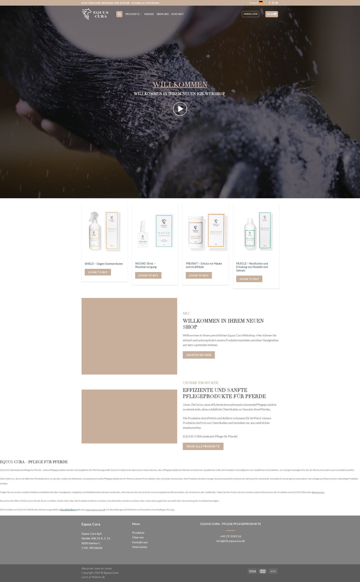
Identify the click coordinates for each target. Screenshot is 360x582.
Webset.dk (98, 577)
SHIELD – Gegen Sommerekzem (104, 263)
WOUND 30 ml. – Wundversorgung (146, 265)
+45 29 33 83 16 (230, 536)
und (70, 509)
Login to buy (98, 272)
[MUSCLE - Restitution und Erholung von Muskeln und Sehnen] (256, 231)
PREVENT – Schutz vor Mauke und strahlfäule (204, 265)
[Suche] (119, 14)
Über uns (138, 537)
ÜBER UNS (163, 14)
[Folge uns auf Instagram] (273, 3)
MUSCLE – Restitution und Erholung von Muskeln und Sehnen (252, 267)
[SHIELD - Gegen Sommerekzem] (105, 231)
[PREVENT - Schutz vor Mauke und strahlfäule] (205, 231)
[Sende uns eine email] (276, 3)
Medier (149, 14)
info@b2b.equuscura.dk (231, 541)
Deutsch (253, 2)
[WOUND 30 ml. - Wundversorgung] (155, 231)
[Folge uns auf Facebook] (269, 3)
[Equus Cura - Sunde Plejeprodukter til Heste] (96, 14)
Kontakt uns (140, 542)
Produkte (132, 14)
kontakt (177, 14)
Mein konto (139, 547)
